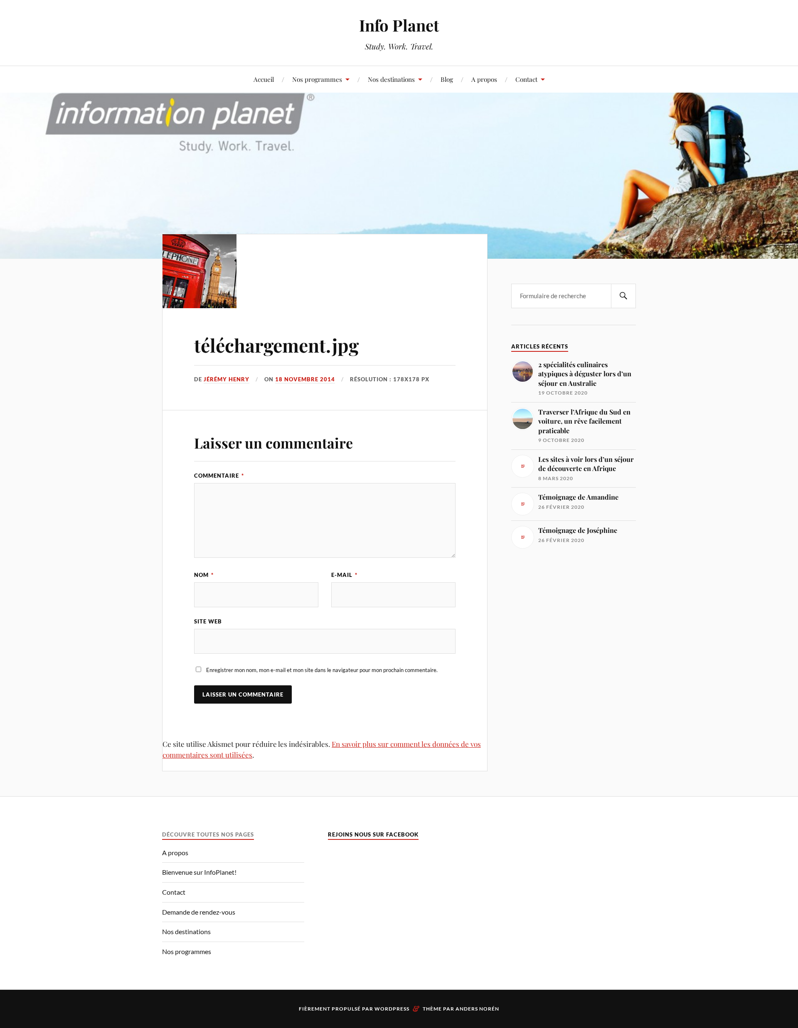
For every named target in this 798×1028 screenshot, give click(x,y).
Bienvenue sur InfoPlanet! (199, 872)
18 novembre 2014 (305, 379)
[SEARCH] (623, 296)
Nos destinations (391, 79)
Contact (526, 79)
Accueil (264, 79)
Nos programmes (317, 79)
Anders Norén (477, 1009)
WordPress (391, 1009)
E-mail (344, 575)
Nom (204, 575)
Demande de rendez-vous (198, 912)
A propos (484, 79)
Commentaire (219, 475)
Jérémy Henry (226, 379)
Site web (208, 621)
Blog (447, 79)
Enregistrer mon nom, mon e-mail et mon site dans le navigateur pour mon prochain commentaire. (322, 670)
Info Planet (399, 25)
